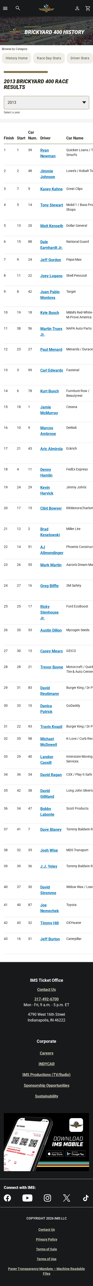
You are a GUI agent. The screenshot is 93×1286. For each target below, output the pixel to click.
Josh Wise (49, 850)
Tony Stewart (51, 205)
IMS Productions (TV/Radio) (46, 1074)
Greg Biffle (49, 586)
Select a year (12, 112)
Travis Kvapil (51, 726)
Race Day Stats (49, 58)
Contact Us (46, 989)
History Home (16, 58)
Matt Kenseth (51, 226)
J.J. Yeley (48, 866)
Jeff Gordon (50, 260)
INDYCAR (47, 1064)
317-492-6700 (46, 999)
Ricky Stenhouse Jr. (49, 612)
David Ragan (51, 775)
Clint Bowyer (51, 508)
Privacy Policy (46, 1239)
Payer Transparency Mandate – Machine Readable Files (46, 1271)
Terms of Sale (46, 1249)
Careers (46, 1053)
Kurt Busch (49, 391)
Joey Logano (51, 276)
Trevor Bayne (51, 667)
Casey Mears (51, 651)
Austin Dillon (51, 630)
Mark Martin (51, 565)
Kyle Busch (49, 312)
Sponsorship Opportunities (46, 1085)
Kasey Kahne (51, 189)
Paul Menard (51, 349)
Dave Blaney (51, 829)
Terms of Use (47, 1259)
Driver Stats (80, 58)
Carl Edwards (51, 370)
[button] (5, 8)
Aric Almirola (51, 449)
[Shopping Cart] (88, 8)
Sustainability (46, 1096)
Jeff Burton (50, 939)
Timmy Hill (49, 923)
